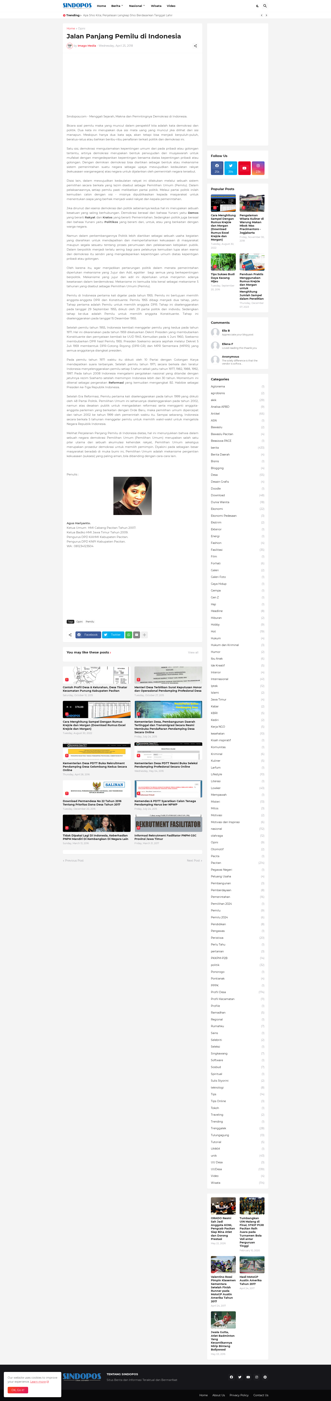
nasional (238, 829)
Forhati (238, 563)
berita (238, 447)
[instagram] (256, 1377)
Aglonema (238, 386)
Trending (238, 1121)
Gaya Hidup (238, 584)
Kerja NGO (238, 726)
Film (238, 556)
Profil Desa (238, 992)
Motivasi (238, 815)
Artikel (238, 413)
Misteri (238, 801)
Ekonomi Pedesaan (238, 515)
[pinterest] (265, 1377)
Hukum (238, 638)
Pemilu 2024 (238, 917)
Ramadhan (238, 1012)
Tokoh (238, 1108)
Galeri (238, 570)
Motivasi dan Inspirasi (238, 822)
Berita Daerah (238, 454)
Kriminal (238, 754)
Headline (238, 611)
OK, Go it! (17, 1390)
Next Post (193, 860)
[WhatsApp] (128, 634)
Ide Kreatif (238, 665)
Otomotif (238, 849)
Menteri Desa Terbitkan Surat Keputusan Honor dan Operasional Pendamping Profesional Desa (168, 689)
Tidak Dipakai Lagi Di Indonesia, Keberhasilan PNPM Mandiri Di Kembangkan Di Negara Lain (95, 837)
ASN (238, 420)
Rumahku (238, 1026)
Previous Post (74, 860)
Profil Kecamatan (238, 999)
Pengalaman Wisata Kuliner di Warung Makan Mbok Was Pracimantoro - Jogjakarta (252, 224)
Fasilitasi (238, 550)
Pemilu (90, 621)
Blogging (238, 468)
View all (193, 652)
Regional (238, 1019)
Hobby (238, 624)
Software (238, 1060)
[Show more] (144, 634)
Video (171, 6)
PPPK (238, 985)
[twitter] (240, 1377)
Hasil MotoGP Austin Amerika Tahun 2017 (251, 1280)
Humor (238, 652)
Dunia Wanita (238, 502)
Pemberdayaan (238, 890)
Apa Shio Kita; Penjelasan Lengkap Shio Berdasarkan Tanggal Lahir (128, 15)
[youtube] (244, 168)
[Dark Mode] (257, 6)
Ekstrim (238, 522)
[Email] (136, 634)
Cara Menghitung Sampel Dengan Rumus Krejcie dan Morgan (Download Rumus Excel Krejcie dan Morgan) (94, 725)
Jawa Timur (238, 699)
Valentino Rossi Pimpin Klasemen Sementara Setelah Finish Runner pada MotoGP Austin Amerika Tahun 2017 (223, 1289)
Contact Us (260, 1395)
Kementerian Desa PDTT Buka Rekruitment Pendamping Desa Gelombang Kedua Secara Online (95, 767)
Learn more (38, 1381)
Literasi (238, 781)
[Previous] (262, 15)
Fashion (238, 543)
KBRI (238, 713)
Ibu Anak (238, 658)
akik (238, 400)
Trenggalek (238, 1128)
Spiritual (238, 1074)
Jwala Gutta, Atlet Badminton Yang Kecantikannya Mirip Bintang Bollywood (223, 1340)
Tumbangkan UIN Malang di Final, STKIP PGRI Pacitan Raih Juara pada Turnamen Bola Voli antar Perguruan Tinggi (252, 1232)
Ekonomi (238, 509)
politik (238, 965)
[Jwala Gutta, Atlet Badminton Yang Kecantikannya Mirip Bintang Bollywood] (223, 1320)
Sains (238, 1033)
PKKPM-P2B (238, 958)
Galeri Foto (238, 577)
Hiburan (238, 618)
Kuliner (238, 760)
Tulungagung (238, 1135)
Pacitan (238, 863)
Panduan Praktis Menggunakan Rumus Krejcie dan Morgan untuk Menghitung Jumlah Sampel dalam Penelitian (252, 286)
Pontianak (238, 978)
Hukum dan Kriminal (238, 645)
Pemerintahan (238, 897)
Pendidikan (238, 924)
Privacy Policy (239, 1395)
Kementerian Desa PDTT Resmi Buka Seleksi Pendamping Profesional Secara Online (165, 765)
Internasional (238, 679)
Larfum (238, 767)
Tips (238, 1094)
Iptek (238, 686)
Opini (81, 28)
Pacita (238, 856)
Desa (238, 475)
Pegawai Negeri (238, 869)
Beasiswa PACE (238, 441)
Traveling (238, 1114)
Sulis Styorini (238, 1080)
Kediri (238, 720)
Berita (115, 6)
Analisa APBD (238, 406)
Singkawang (238, 1053)
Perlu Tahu (238, 944)
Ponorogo (238, 972)
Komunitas (238, 747)
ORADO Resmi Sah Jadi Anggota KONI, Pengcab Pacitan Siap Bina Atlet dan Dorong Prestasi (223, 1228)
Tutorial (238, 1142)
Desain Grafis (238, 481)
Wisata (156, 6)
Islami (238, 692)
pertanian (238, 951)
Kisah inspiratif (238, 740)
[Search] (265, 6)
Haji (238, 604)
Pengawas (238, 931)
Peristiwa (238, 938)
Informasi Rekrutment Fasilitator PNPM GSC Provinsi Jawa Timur (165, 837)
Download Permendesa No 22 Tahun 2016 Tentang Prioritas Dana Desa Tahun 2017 (92, 802)
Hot (238, 631)
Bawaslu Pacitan (238, 434)
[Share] (195, 46)
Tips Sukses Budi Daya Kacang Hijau (223, 278)
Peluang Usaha (238, 876)
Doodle (238, 488)
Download (238, 495)
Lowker (238, 788)
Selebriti (238, 1040)
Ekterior (238, 529)
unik (238, 1155)
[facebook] (231, 1377)
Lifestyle (238, 774)
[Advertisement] (132, 83)
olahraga (238, 835)
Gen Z (238, 597)
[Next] (266, 15)
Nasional (135, 6)
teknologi (238, 1087)
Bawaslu (238, 427)
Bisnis (238, 461)
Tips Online (238, 1101)
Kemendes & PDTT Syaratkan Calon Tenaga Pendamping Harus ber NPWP (165, 802)
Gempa (238, 590)
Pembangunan (238, 883)
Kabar (238, 706)
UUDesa (238, 1169)
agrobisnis (238, 393)
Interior (238, 672)
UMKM (238, 1148)
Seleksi (238, 1046)
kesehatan (238, 733)
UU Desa (238, 1162)
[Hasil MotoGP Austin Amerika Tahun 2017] (252, 1264)
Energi (238, 536)
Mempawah (238, 795)
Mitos (238, 808)
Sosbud (238, 1067)
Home (101, 6)
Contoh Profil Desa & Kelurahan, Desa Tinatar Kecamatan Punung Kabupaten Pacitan (95, 689)
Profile (238, 1006)
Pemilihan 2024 (238, 904)
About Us (218, 1395)
